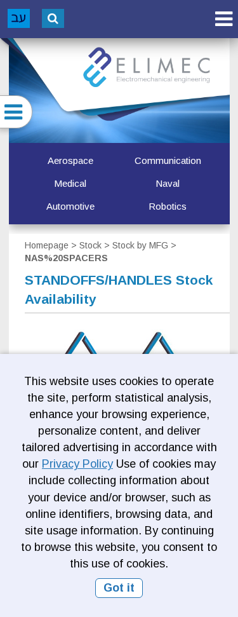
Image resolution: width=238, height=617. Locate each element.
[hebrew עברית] (19, 18)
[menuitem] (70, 160)
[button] (223, 18)
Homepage (47, 245)
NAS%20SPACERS (66, 258)
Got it (119, 587)
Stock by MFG (140, 245)
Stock (90, 245)
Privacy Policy (77, 464)
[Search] (53, 18)
